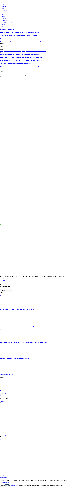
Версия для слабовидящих (3, 477)
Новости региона (4, 6)
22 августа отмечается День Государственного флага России (12, 44)
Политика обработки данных (5, 482)
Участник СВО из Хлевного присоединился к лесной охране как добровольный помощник (18, 35)
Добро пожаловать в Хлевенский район (7, 22)
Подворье (3, 19)
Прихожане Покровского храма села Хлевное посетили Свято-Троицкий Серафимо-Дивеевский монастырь (22, 60)
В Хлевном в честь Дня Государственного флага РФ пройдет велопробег (14, 358)
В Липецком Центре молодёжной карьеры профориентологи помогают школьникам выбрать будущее (20, 66)
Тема (1, 288)
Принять (1, 486)
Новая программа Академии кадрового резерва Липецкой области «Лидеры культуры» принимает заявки (21, 57)
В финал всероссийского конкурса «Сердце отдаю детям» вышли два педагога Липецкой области (20, 54)
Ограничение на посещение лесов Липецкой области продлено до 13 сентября (16, 69)
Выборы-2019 (3, 14)
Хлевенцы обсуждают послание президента (7, 21)
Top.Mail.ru (17, 485)
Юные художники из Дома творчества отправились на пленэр (12, 390)
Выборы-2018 (3, 13)
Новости (1, 295)
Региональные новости (5, 20)
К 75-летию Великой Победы (5, 17)
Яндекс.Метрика (13, 485)
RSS (2, 478)
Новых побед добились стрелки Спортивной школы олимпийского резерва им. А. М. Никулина (19, 32)
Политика (3, 8)
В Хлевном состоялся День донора (7, 29)
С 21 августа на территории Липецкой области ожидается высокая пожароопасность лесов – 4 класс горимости (22, 72)
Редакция (3, 475)
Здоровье (3, 4)
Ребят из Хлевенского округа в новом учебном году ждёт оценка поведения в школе (17, 38)
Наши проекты (4, 18)
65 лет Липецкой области (5, 10)
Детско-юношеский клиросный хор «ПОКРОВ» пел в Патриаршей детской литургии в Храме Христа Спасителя (23, 471)
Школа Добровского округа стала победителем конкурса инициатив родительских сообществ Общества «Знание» (23, 51)
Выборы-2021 (3, 15)
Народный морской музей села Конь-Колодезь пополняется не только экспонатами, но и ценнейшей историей (22, 41)
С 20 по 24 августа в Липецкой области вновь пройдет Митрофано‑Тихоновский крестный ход (19, 326)
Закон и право (3, 16)
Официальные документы (5, 23)
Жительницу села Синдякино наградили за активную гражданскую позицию (15, 63)
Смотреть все (2, 401)
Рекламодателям (4, 474)
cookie (62, 485)
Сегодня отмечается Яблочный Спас (7, 374)
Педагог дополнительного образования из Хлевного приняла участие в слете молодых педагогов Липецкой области (23, 342)
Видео (2, 12)
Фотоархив (3, 24)
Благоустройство (4, 11)
